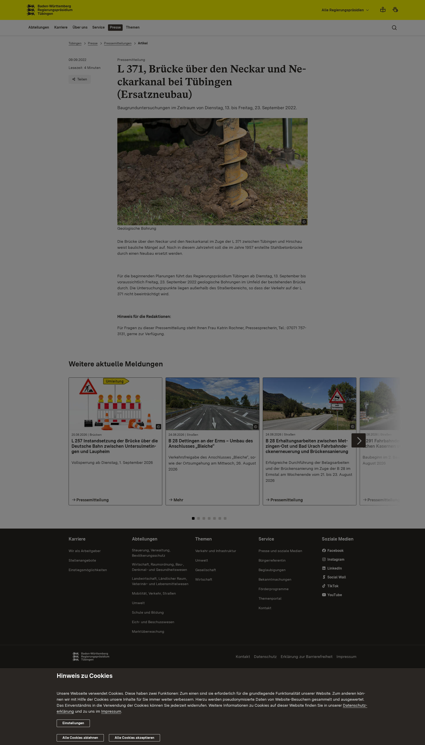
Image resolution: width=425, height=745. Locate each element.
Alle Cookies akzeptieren (134, 738)
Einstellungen (73, 723)
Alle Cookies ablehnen (80, 738)
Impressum (111, 711)
